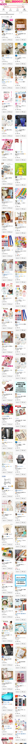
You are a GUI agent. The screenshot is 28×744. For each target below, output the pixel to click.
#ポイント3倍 (17, 324)
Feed (3, 9)
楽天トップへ (24, 4)
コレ (4, 39)
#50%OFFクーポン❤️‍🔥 (6, 704)
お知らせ (17, 9)
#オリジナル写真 (5, 57)
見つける (10, 9)
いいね (11, 39)
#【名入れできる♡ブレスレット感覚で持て (7, 274)
